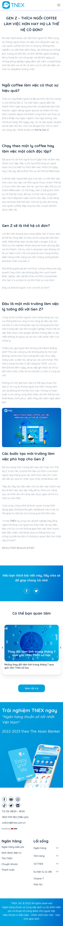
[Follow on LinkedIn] (17, 805)
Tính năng (38, 855)
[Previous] (2, 647)
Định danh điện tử (11, 852)
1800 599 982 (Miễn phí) (15, 817)
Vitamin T (38, 878)
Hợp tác (38, 884)
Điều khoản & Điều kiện (16, 914)
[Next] (60, 647)
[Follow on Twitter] (11, 805)
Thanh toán (8, 869)
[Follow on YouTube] (11, 799)
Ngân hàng (39, 848)
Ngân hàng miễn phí (13, 846)
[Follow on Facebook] (4, 799)
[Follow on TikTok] (4, 805)
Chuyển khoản (10, 864)
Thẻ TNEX (7, 858)
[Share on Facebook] (27, 591)
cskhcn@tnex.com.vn (14, 822)
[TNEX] (17, 5)
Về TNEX (38, 863)
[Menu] (59, 5)
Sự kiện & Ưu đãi (42, 871)
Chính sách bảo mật (42, 914)
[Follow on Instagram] (17, 799)
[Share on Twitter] (36, 591)
